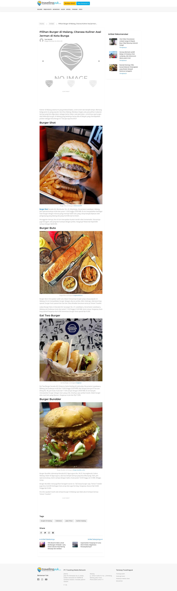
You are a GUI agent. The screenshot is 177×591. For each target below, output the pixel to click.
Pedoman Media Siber (123, 578)
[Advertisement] (73, 100)
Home (42, 24)
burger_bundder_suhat (79, 470)
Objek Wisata (47, 9)
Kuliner (39, 9)
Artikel (68, 9)
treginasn (79, 383)
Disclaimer (119, 581)
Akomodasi (56, 9)
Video (80, 9)
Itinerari (75, 9)
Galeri (63, 9)
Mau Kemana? (83, 3)
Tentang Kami (120, 574)
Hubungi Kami (120, 576)
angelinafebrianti (78, 295)
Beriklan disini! (70, 3)
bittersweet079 (78, 206)
